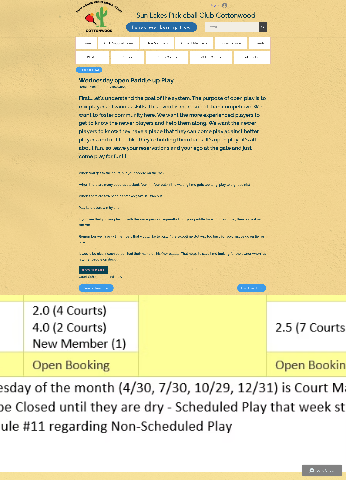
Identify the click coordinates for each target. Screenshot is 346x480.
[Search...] (263, 27)
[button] (157, 43)
